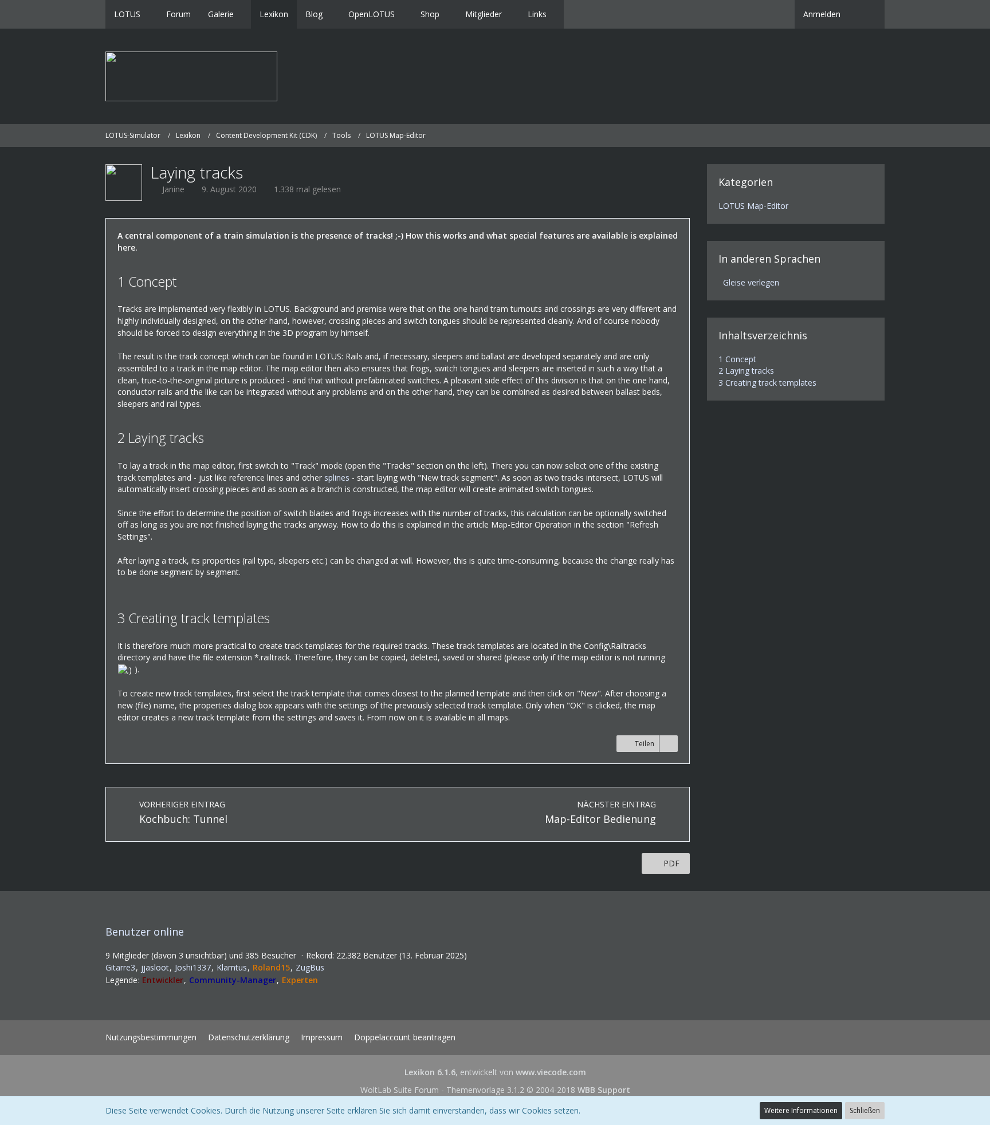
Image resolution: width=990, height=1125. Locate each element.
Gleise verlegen (751, 282)
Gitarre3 (120, 967)
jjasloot (155, 967)
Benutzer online (144, 931)
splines (336, 477)
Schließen (865, 1110)
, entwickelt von (495, 1072)
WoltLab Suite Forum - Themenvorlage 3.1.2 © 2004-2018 (495, 1089)
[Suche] (867, 14)
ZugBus (310, 967)
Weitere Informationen (801, 1110)
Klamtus (232, 967)
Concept (737, 359)
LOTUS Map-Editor (753, 205)
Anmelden (821, 14)
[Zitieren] (668, 743)
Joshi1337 (193, 967)
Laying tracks (746, 370)
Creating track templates (767, 382)
